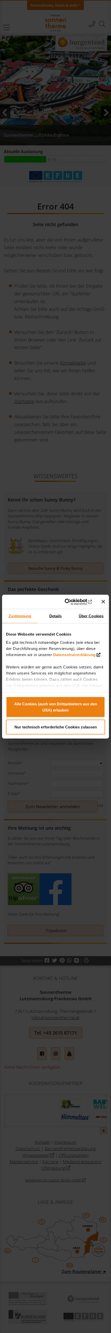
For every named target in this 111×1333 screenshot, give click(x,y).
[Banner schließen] (103, 602)
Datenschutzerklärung (74, 654)
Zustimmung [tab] (20, 616)
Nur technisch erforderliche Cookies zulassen (55, 727)
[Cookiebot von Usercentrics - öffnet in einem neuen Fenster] (70, 601)
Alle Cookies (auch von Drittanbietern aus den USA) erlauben (55, 707)
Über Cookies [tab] (91, 616)
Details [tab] (55, 616)
